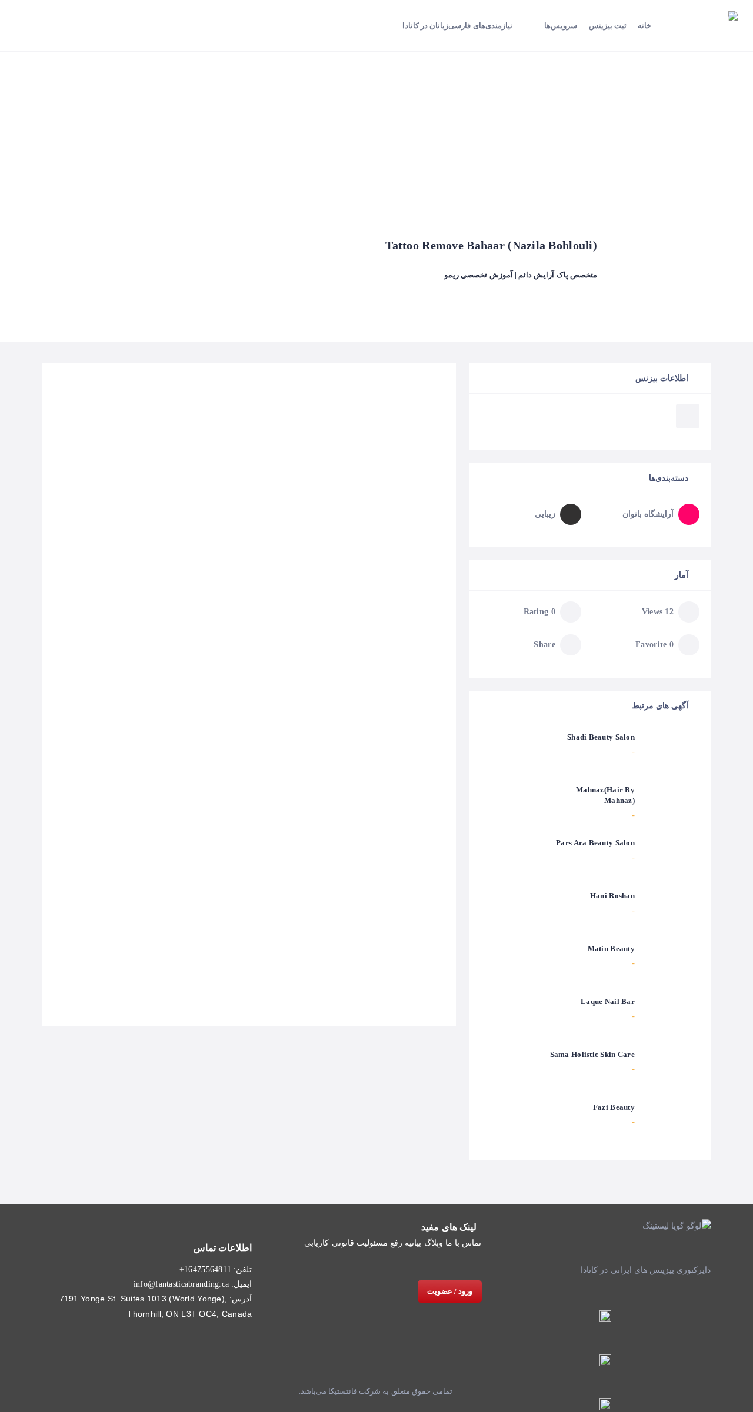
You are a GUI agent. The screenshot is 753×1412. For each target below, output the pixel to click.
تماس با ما (463, 1243)
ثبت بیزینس (608, 25)
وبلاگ (433, 1243)
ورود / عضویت (449, 1291)
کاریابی (316, 1243)
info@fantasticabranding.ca (181, 1284)
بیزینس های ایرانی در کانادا (627, 1270)
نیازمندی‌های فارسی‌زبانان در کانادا (457, 25)
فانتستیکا (341, 1391)
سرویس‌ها (560, 25)
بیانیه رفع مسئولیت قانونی (377, 1243)
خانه (644, 25)
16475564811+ (205, 1269)
